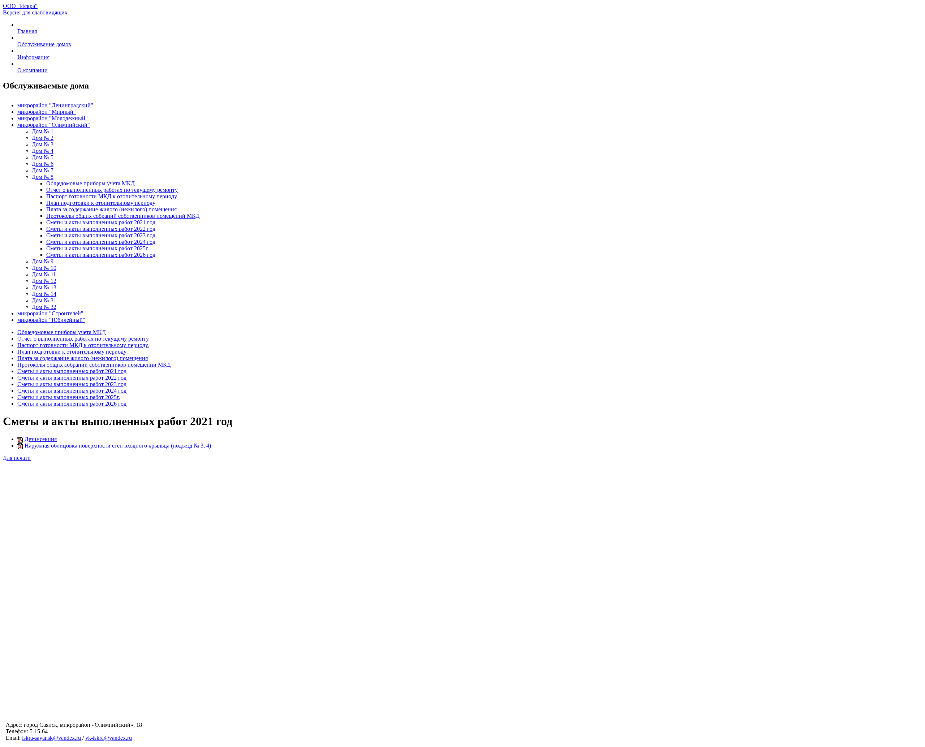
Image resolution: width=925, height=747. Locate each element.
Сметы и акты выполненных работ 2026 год (100, 255)
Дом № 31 (44, 300)
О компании (32, 70)
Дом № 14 (44, 294)
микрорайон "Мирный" (46, 112)
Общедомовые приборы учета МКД (90, 183)
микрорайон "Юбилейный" (51, 320)
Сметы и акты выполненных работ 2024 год (100, 242)
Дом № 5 (42, 157)
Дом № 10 (44, 268)
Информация (33, 57)
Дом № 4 (42, 151)
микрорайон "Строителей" (50, 313)
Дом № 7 (42, 170)
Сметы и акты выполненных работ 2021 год (100, 222)
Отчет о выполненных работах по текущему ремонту (112, 190)
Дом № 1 (42, 131)
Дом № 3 (42, 144)
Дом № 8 (42, 177)
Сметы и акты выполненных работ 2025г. (97, 248)
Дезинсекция (41, 439)
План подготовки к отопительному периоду (100, 203)
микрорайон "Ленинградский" (55, 105)
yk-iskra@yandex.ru (108, 738)
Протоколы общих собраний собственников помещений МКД (123, 216)
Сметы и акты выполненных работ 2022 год (100, 229)
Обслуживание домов (44, 44)
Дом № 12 (44, 281)
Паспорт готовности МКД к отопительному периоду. (112, 196)
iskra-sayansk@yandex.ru (51, 738)
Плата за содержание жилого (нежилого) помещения (111, 209)
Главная (27, 31)
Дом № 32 (44, 307)
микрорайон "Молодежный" (52, 118)
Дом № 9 (42, 261)
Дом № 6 (42, 164)
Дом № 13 (44, 287)
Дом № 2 (42, 138)
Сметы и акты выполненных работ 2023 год (100, 235)
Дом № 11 (44, 274)
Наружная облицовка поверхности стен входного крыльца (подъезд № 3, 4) (118, 445)
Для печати (17, 458)
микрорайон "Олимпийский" (53, 125)
